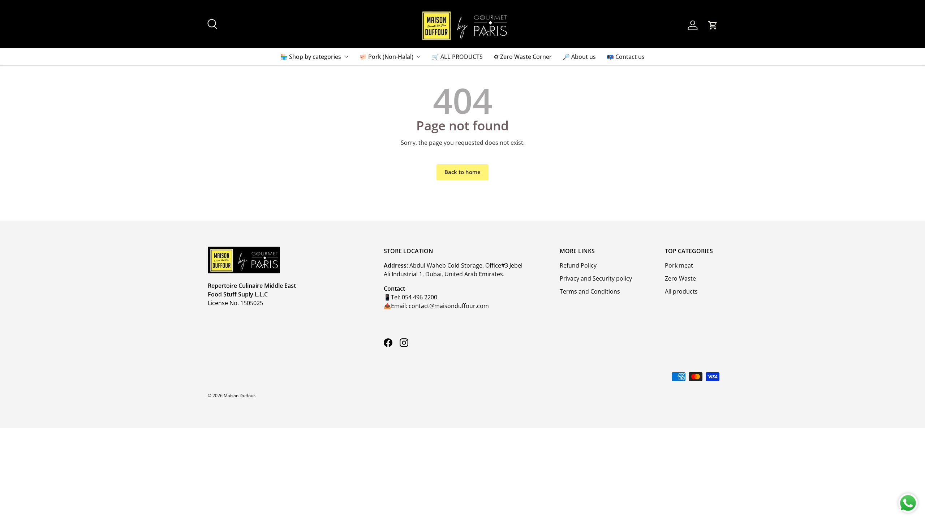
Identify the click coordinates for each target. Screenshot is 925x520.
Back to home (462, 172)
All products (681, 291)
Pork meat (679, 265)
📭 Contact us (626, 57)
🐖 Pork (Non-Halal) (386, 57)
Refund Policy (578, 265)
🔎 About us (579, 57)
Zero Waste (680, 278)
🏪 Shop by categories (310, 57)
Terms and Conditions (590, 291)
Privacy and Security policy (596, 278)
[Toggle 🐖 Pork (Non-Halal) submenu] (418, 56)
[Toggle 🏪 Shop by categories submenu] (346, 56)
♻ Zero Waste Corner (523, 57)
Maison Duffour (239, 396)
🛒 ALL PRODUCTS (457, 57)
